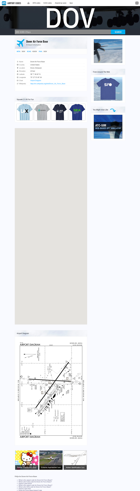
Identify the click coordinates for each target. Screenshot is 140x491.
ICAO (29, 51)
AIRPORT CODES (14, 3)
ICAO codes (48, 3)
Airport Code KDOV (25, 483)
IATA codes (36, 3)
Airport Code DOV (25, 488)
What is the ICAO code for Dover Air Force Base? (35, 482)
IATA (18, 51)
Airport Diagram (35, 80)
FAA (40, 51)
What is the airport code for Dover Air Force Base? (35, 480)
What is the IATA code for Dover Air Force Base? (35, 487)
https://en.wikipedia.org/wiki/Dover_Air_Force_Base (47, 83)
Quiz (71, 3)
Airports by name (60, 3)
